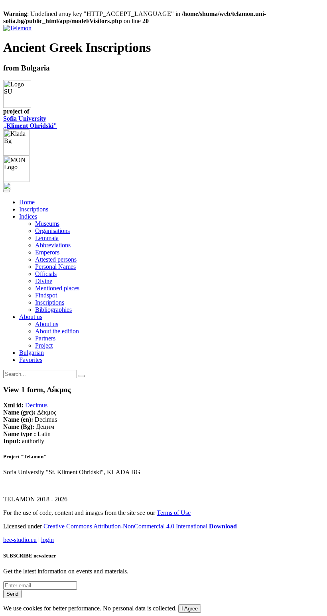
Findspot (46, 295)
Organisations (52, 230)
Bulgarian (31, 352)
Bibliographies (53, 309)
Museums (47, 223)
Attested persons (56, 259)
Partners (45, 338)
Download (223, 526)
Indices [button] (28, 216)
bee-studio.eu (20, 539)
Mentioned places (57, 288)
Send (12, 594)
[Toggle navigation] (6, 191)
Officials (46, 273)
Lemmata (47, 238)
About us (46, 324)
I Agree (189, 609)
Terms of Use (174, 512)
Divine (43, 281)
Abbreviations (53, 245)
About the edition (57, 331)
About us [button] (30, 316)
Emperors (47, 252)
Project (44, 345)
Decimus (36, 405)
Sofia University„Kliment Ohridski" (30, 122)
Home (27, 202)
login (47, 539)
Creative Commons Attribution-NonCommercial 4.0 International (125, 526)
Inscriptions (33, 209)
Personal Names (55, 266)
